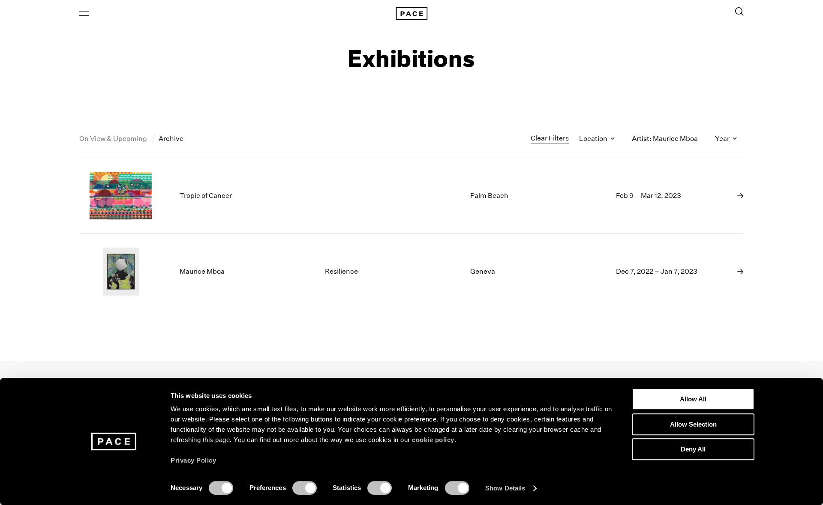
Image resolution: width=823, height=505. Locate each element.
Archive (171, 138)
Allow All (693, 399)
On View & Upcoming (113, 138)
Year (723, 138)
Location (594, 138)
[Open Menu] (84, 13)
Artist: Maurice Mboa (665, 138)
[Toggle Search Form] (739, 11)
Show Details (505, 488)
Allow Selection (693, 424)
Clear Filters (550, 138)
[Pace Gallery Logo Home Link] (411, 13)
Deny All (693, 449)
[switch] (304, 488)
